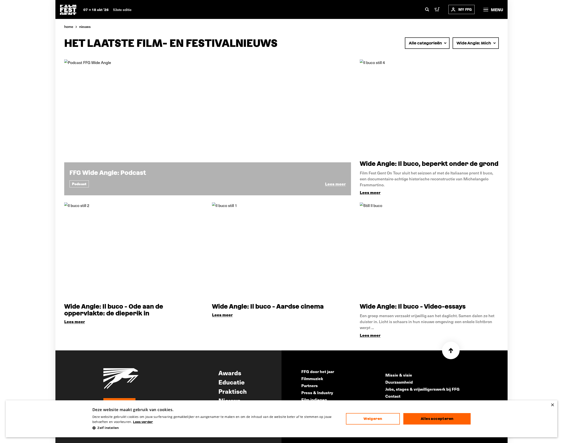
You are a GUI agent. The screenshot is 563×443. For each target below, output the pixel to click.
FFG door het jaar (317, 371)
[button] (215, 428)
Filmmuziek (312, 378)
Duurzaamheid (399, 382)
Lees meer (370, 192)
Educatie (231, 381)
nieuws (85, 26)
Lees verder (143, 422)
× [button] (552, 405)
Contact (392, 396)
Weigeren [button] (373, 419)
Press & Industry (317, 392)
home (68, 26)
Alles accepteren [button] (437, 419)
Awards (229, 372)
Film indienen (314, 399)
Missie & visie (398, 375)
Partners (309, 385)
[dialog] (282, 419)
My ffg (465, 9)
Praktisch (232, 391)
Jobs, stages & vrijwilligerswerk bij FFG (422, 389)
